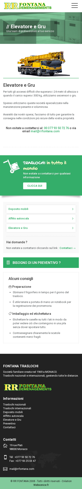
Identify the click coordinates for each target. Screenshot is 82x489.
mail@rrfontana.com (45, 131)
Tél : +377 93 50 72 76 (22, 457)
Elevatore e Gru (18, 228)
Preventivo (9, 423)
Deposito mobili (18, 209)
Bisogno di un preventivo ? (37, 263)
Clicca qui (34, 185)
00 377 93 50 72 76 (56, 128)
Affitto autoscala (18, 218)
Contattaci (66, 248)
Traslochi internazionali (17, 408)
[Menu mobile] (74, 6)
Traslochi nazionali (14, 404)
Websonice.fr (41, 485)
